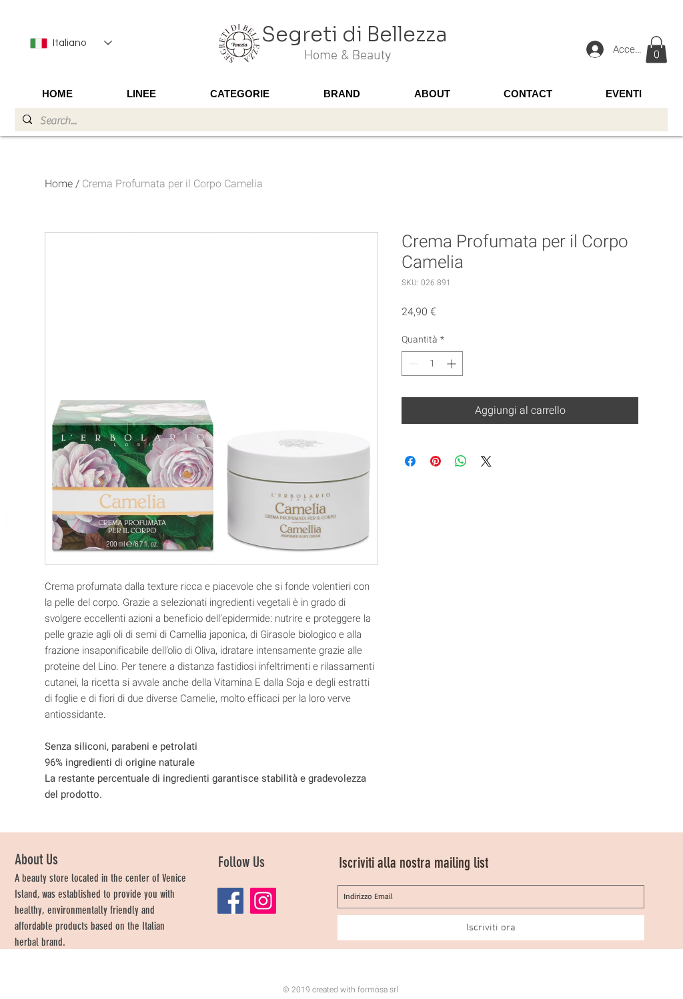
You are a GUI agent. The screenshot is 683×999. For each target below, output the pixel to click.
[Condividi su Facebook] (410, 461)
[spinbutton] (432, 363)
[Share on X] (486, 461)
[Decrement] (412, 363)
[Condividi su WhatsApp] (461, 461)
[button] (656, 49)
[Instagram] (263, 901)
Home (59, 184)
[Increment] (452, 363)
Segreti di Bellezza (354, 34)
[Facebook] (230, 901)
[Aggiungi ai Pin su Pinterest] (436, 461)
